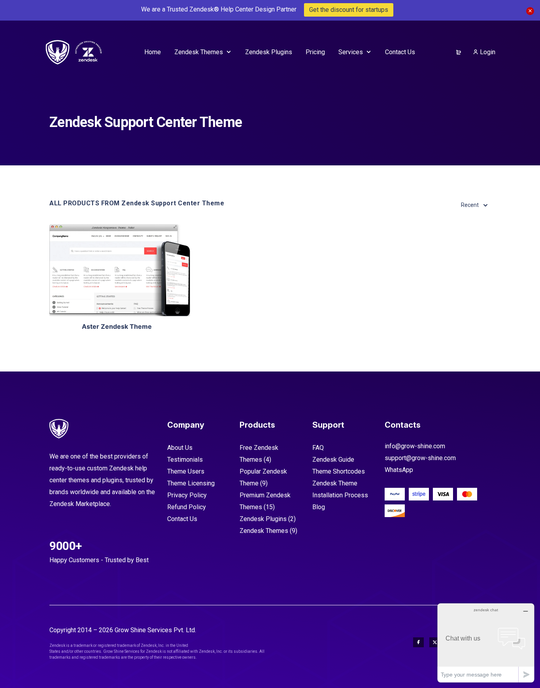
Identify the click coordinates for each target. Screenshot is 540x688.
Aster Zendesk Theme (117, 326)
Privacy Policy (187, 495)
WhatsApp (399, 470)
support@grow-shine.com (420, 458)
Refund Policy (186, 507)
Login (486, 52)
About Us (180, 447)
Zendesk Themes (264, 530)
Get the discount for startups (348, 9)
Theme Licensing (191, 483)
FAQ (318, 447)
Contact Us (182, 519)
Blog (318, 507)
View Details (120, 270)
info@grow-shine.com (415, 446)
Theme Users (185, 471)
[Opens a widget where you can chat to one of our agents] (485, 642)
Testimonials (185, 459)
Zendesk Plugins (263, 519)
